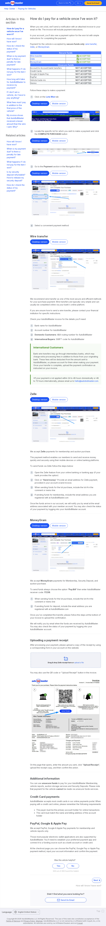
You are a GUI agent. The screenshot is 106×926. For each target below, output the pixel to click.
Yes (58, 866)
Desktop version (39, 103)
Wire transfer (36, 56)
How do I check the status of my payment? (16, 49)
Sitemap (39, 921)
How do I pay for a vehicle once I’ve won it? (15, 31)
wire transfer (91, 44)
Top (98, 911)
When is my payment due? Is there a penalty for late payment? (16, 60)
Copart (80, 923)
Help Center (9, 8)
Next (96, 880)
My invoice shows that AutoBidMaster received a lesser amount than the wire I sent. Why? (16, 121)
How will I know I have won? (14, 40)
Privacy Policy (29, 921)
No (72, 866)
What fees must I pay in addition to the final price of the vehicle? (16, 106)
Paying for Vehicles (27, 8)
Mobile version (59, 103)
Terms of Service (13, 921)
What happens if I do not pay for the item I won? (16, 72)
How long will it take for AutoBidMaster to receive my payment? (16, 83)
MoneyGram (43, 47)
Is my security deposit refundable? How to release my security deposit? (16, 176)
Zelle (32, 47)
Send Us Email (93, 3)
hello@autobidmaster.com (86, 381)
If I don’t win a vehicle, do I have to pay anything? (16, 95)
